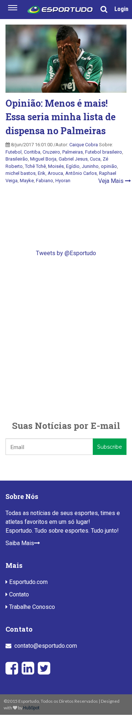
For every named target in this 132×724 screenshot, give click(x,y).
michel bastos (21, 173)
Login (121, 8)
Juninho (90, 166)
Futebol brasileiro (103, 152)
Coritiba (32, 152)
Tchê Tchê (35, 166)
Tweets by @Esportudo (66, 253)
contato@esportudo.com (45, 645)
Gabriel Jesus (73, 159)
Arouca (55, 173)
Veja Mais (111, 180)
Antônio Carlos (81, 173)
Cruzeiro (51, 152)
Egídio (73, 166)
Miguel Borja (43, 159)
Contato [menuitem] (18, 594)
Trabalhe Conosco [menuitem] (31, 606)
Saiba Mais (20, 543)
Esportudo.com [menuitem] (28, 581)
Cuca (95, 159)
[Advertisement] (66, 338)
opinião (109, 166)
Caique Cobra (83, 144)
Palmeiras (72, 152)
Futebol (14, 152)
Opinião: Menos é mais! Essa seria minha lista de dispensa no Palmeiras (60, 117)
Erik (41, 173)
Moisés (56, 166)
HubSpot (31, 707)
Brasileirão (17, 159)
